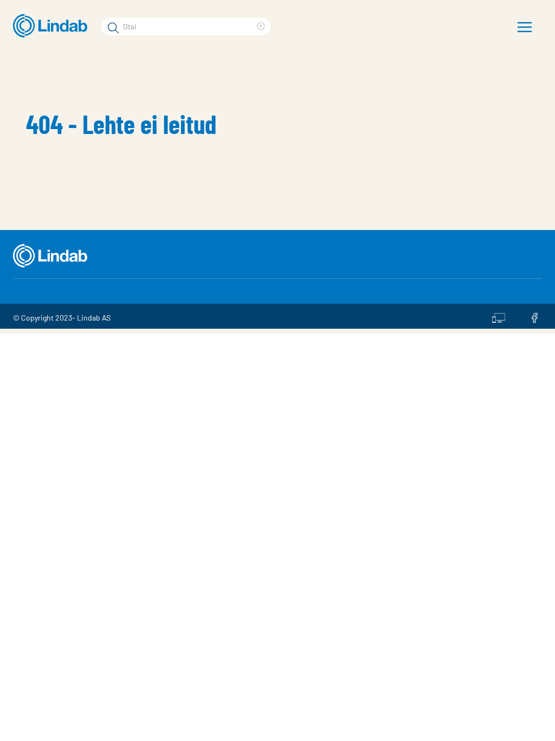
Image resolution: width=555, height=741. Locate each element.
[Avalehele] (53, 26)
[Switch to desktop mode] (498, 316)
